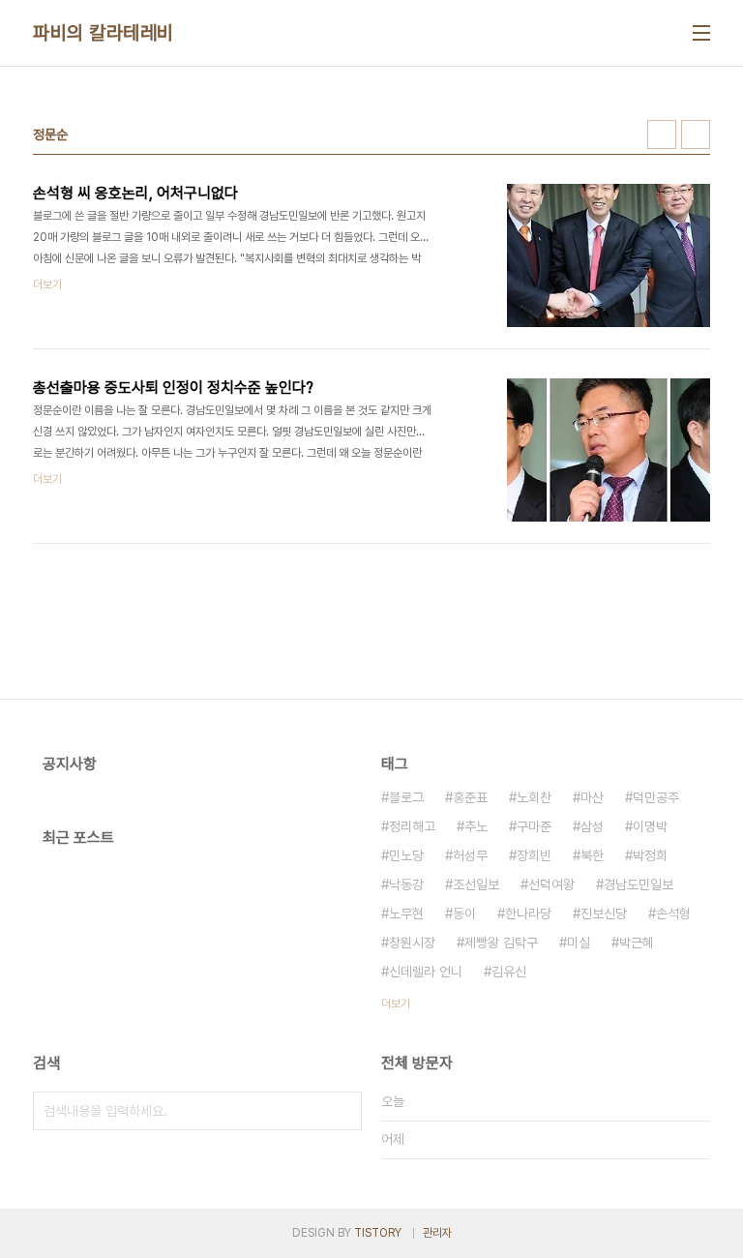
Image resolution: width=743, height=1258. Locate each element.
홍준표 (470, 797)
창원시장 (412, 942)
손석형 (673, 913)
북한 (592, 855)
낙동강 (406, 884)
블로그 (406, 797)
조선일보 (476, 884)
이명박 (650, 826)
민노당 (406, 855)
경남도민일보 (638, 884)
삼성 (592, 826)
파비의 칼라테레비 (103, 33)
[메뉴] (701, 33)
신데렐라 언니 (425, 971)
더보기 (395, 1003)
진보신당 (603, 913)
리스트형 (695, 134)
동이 (464, 913)
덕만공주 (656, 797)
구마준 (534, 826)
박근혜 (636, 942)
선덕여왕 (551, 884)
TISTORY (377, 1233)
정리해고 (412, 826)
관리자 (437, 1233)
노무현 (406, 913)
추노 (476, 826)
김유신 (508, 971)
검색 (342, 1111)
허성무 (470, 855)
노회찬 (534, 797)
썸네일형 (661, 134)
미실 (578, 942)
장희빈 (534, 855)
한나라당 (528, 913)
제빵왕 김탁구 (501, 942)
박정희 (650, 855)
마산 (592, 797)
